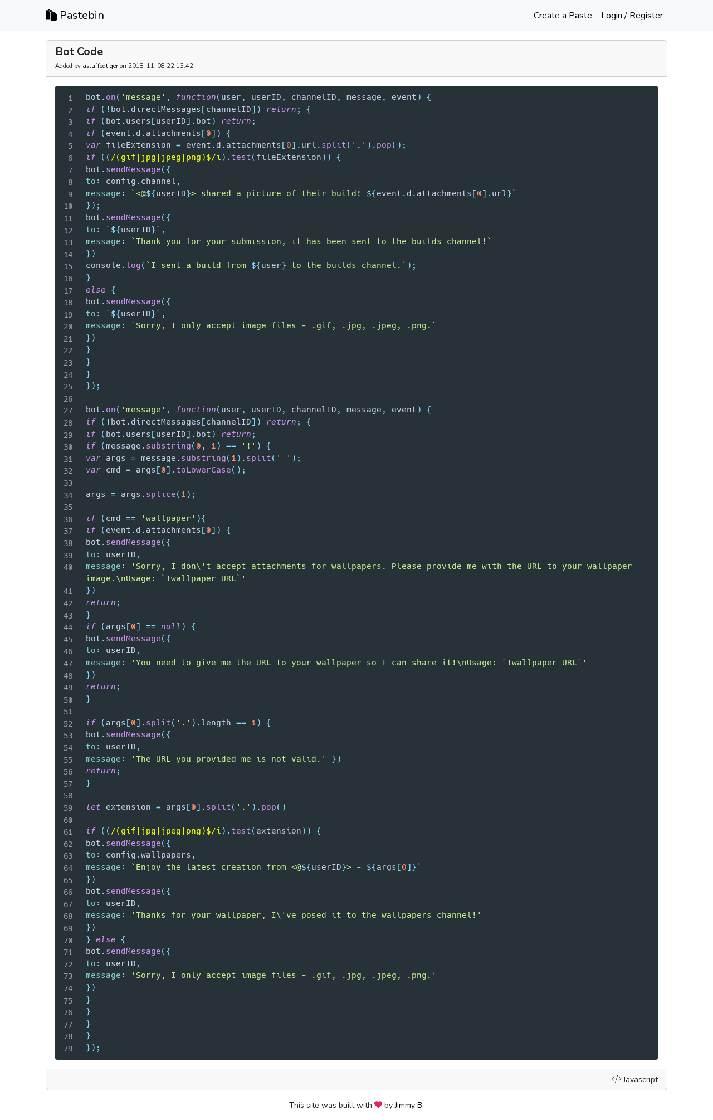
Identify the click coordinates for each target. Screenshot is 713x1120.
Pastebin (80, 15)
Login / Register (632, 15)
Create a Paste (563, 15)
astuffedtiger (100, 66)
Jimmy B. (409, 1105)
